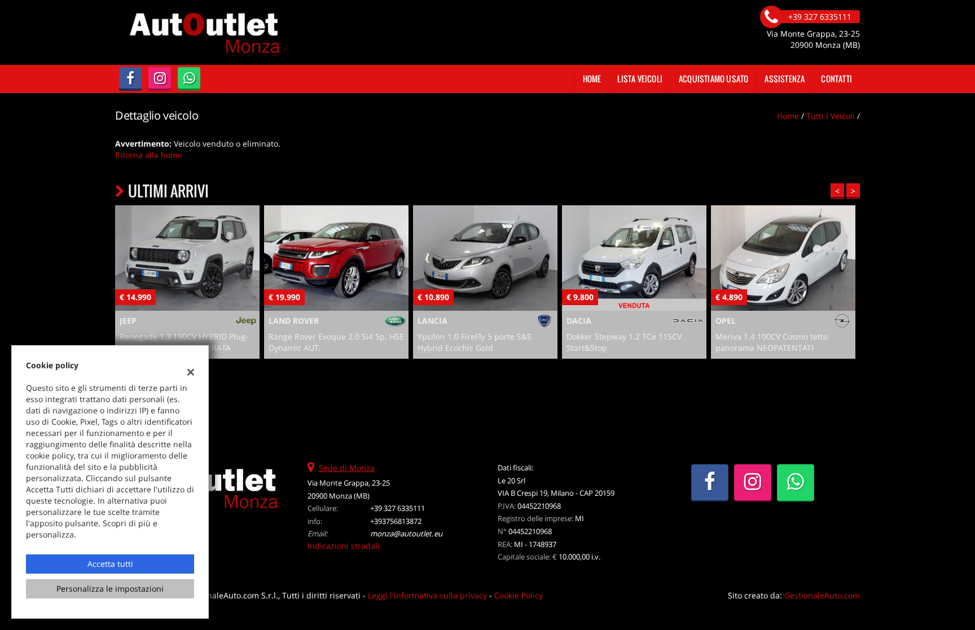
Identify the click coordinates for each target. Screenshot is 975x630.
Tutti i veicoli (830, 116)
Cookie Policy (518, 595)
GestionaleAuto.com (822, 595)
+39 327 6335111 (397, 508)
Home (592, 79)
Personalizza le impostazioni (110, 588)
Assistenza (785, 79)
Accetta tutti (110, 563)
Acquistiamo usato (713, 79)
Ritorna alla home (148, 154)
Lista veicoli (639, 79)
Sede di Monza (347, 467)
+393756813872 (395, 521)
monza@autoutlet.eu (406, 533)
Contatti (836, 79)
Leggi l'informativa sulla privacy (427, 595)
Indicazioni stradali (344, 545)
